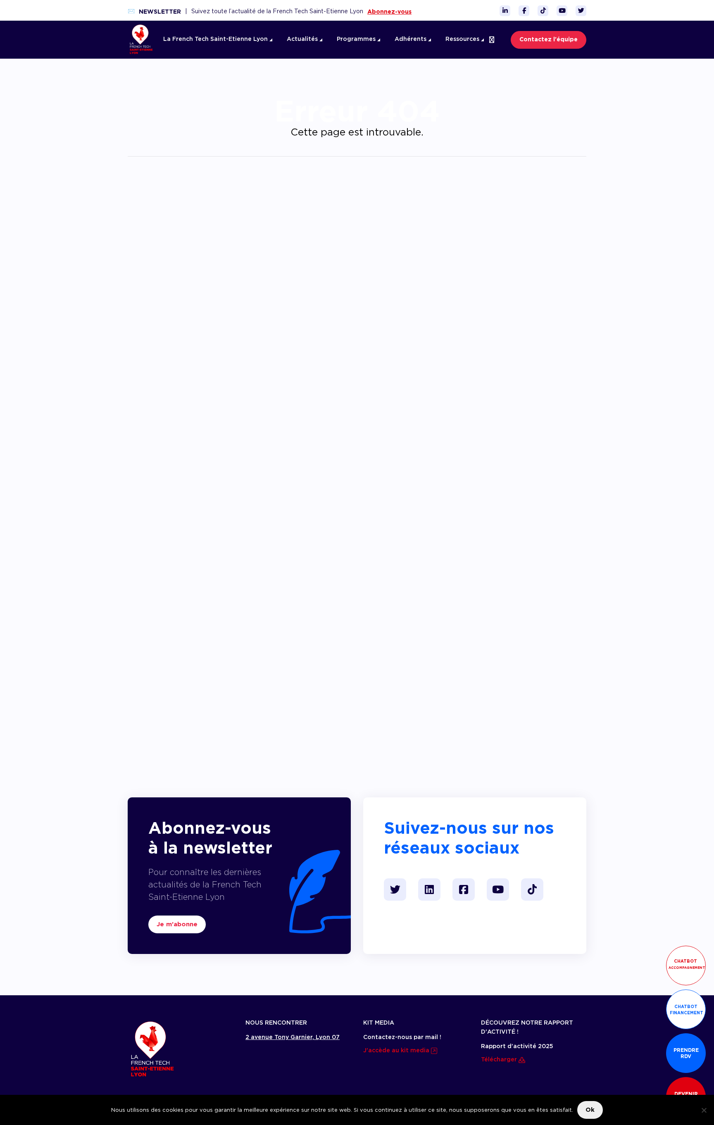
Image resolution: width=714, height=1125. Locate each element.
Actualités (303, 39)
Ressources (463, 39)
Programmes (357, 39)
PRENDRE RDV (686, 1053)
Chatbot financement (686, 1009)
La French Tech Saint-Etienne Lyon (216, 39)
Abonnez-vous (389, 11)
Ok (590, 1109)
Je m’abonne (177, 924)
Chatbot (687, 964)
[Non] (704, 1110)
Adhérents (411, 39)
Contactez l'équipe (548, 39)
